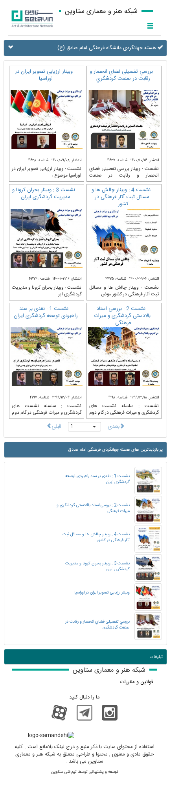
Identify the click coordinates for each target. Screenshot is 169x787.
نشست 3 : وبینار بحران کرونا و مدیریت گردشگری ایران (43, 193)
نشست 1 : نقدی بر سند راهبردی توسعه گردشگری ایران (46, 312)
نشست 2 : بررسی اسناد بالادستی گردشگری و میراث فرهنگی (122, 315)
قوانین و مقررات (136, 682)
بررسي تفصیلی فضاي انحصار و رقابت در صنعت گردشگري (121, 75)
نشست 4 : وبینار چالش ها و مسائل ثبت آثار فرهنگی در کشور (121, 197)
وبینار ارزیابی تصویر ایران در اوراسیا (44, 75)
